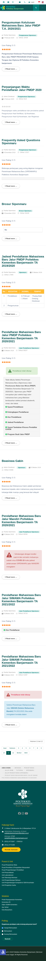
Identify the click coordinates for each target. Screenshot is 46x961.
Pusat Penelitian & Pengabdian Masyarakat (16, 867)
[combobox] (36, 7)
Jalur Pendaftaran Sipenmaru (16, 773)
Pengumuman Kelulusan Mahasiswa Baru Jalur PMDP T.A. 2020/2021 (21, 25)
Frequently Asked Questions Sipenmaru (21, 142)
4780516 (19, 841)
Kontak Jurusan (11, 850)
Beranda (18, 768)
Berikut (19, 753)
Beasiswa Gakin (12, 460)
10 (4, 753)
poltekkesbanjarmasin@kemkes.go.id (16, 833)
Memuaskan (8, 931)
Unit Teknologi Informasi (9, 877)
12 (13, 753)
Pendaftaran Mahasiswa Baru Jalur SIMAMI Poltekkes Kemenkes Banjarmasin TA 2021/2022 (21, 661)
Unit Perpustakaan (8, 872)
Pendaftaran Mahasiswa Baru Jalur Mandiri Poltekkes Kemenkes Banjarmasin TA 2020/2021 (21, 520)
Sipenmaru (30, 770)
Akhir (26, 753)
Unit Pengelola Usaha (9, 885)
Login (32, 2)
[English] (43, 2)
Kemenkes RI (6, 902)
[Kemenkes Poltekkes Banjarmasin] (12, 7)
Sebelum (12, 748)
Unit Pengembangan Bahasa (11, 880)
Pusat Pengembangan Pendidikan (13, 870)
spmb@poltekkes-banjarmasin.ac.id (15, 838)
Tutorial (19, 770)
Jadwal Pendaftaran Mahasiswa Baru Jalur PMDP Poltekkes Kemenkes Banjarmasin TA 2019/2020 (23, 261)
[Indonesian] (39, 2)
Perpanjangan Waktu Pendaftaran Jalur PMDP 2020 (22, 88)
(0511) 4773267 (9, 841)
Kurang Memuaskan (10, 934)
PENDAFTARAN (29, 768)
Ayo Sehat (5, 907)
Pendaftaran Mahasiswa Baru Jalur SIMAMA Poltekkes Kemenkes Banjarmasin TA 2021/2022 (21, 599)
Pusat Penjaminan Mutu (9, 865)
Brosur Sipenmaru (14, 204)
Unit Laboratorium (7, 875)
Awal (4, 748)
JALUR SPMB (9, 770)
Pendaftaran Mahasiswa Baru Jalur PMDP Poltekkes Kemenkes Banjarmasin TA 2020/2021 (21, 336)
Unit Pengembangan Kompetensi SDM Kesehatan (18, 882)
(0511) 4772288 (9, 845)
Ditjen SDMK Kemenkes (9, 904)
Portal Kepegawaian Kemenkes (12, 899)
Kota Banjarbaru (7, 910)
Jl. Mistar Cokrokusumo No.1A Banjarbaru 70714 (20, 828)
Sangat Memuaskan (10, 928)
